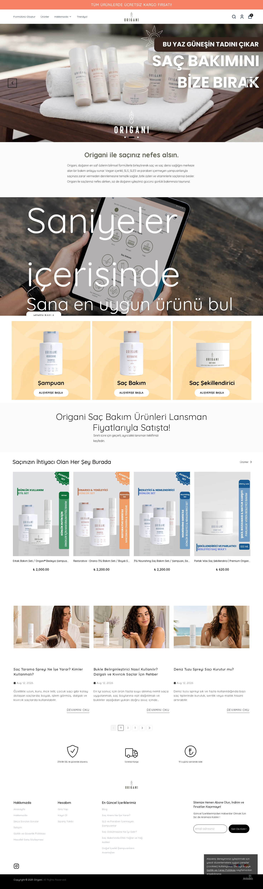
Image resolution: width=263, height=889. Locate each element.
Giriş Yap (63, 809)
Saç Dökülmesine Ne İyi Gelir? (119, 831)
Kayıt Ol (62, 815)
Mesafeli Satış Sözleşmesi (28, 839)
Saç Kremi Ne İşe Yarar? (116, 815)
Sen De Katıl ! (239, 828)
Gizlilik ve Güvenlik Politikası (29, 833)
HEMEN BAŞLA (43, 316)
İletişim (18, 827)
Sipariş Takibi (65, 821)
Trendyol (82, 16)
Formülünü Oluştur (24, 16)
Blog (104, 809)
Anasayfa (19, 809)
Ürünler (45, 16)
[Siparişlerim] (242, 16)
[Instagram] (16, 866)
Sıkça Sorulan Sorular (26, 821)
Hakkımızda (61, 16)
